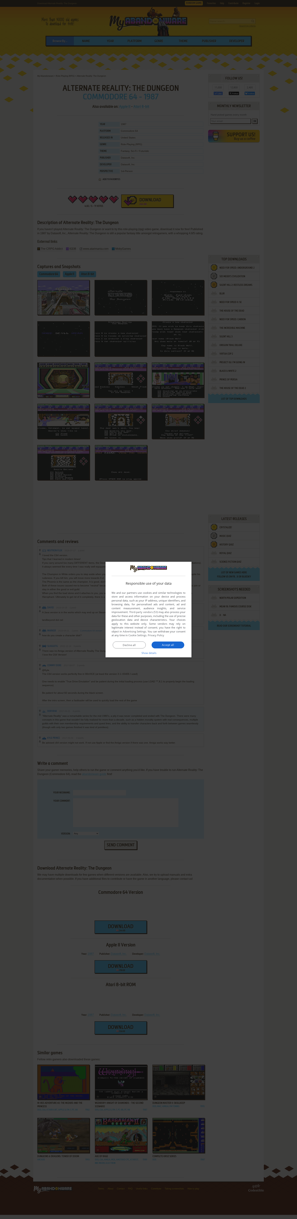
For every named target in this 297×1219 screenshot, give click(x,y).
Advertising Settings (134, 631)
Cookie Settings (137, 635)
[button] (148, 653)
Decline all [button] (129, 645)
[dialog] (148, 609)
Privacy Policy (156, 635)
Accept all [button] (168, 645)
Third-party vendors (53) (143, 612)
